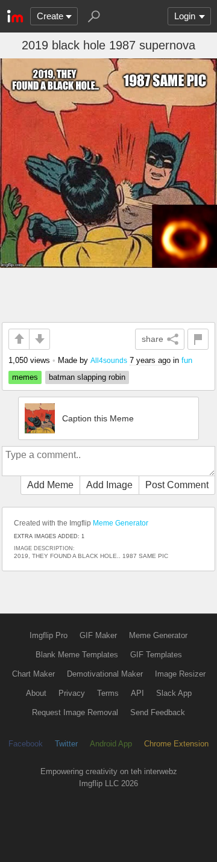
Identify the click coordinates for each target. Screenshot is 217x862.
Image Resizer (180, 673)
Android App (111, 743)
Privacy (71, 693)
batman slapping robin (87, 377)
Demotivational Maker (105, 673)
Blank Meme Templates (77, 654)
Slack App (174, 693)
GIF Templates (156, 654)
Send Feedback (157, 712)
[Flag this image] (198, 339)
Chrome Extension (176, 743)
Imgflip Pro (49, 635)
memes (25, 377)
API (137, 693)
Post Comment (177, 485)
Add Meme (50, 485)
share (152, 339)
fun (186, 360)
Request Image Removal (75, 712)
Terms (108, 693)
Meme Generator (120, 523)
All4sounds (108, 360)
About (36, 693)
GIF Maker (98, 635)
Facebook (25, 743)
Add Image (109, 485)
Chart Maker (33, 673)
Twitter (66, 743)
